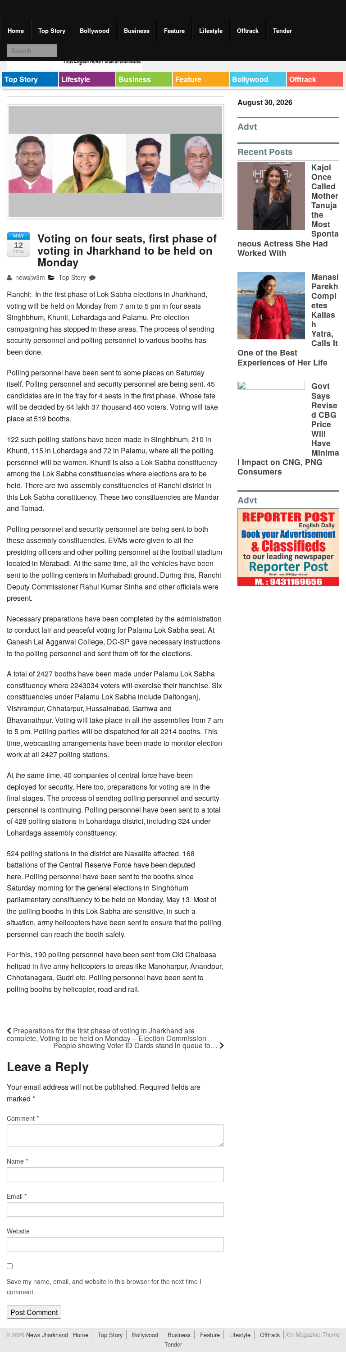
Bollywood (94, 30)
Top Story (51, 30)
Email (17, 1196)
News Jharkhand (46, 1334)
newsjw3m (29, 277)
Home (16, 30)
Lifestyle (211, 30)
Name (17, 1160)
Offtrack (248, 30)
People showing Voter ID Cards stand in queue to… (136, 1045)
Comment (23, 1118)
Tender (282, 30)
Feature (174, 30)
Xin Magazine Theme (312, 1334)
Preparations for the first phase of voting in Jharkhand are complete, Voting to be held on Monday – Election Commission (106, 1034)
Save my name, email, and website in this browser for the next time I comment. (104, 1286)
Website (18, 1230)
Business (137, 30)
